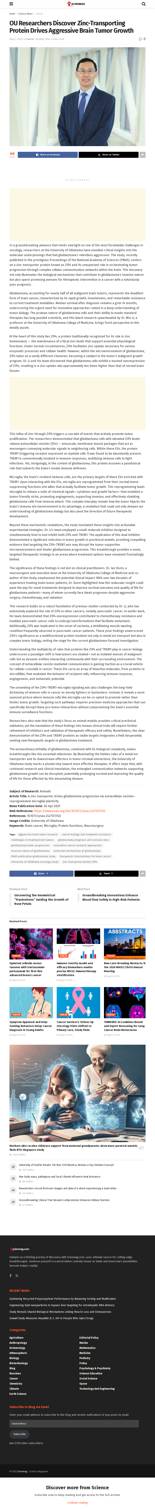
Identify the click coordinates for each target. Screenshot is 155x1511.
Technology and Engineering (97, 1388)
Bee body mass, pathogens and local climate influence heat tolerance (59, 1176)
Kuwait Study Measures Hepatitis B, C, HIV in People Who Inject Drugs (51, 1318)
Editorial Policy (88, 1337)
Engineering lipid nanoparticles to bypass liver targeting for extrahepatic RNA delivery (62, 1305)
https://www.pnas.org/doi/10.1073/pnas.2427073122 (69, 811)
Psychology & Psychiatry (94, 1368)
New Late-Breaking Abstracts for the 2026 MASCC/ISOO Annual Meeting (125, 967)
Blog (12, 1368)
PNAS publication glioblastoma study (33, 856)
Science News (25, 13)
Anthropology (18, 1342)
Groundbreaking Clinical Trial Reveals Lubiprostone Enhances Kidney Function (64, 1200)
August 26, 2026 (18, 980)
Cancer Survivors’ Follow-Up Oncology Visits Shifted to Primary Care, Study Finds (75, 1026)
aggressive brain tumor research (38, 834)
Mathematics (87, 1348)
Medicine (85, 1353)
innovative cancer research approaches (78, 845)
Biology (14, 1358)
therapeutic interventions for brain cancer (85, 856)
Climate (14, 1388)
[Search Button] (144, 4)
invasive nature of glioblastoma (30, 851)
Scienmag (22, 1471)
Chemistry (15, 1383)
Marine (83, 1342)
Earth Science (17, 1394)
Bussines (15, 1373)
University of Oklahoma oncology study (34, 862)
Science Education (90, 1373)
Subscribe (19, 1434)
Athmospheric (18, 1353)
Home (12, 13)
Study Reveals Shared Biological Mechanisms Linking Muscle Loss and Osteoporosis (60, 1311)
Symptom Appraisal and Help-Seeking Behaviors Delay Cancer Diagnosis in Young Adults (30, 1026)
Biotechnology (18, 1363)
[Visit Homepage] (77, 4)
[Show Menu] (11, 4)
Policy (83, 1363)
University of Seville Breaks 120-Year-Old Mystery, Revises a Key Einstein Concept (66, 1165)
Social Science (88, 1378)
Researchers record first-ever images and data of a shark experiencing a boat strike (67, 1188)
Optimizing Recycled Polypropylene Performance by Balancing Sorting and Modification (62, 1298)
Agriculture (16, 1337)
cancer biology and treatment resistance (86, 834)
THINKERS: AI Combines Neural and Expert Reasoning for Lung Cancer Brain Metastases (124, 1026)
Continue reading (77, 1502)
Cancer (39, 13)
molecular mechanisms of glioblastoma (77, 851)
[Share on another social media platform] (143, 155)
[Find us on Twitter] (17, 1276)
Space (83, 1383)
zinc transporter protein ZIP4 (80, 862)
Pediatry (84, 1358)
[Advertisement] (77, 170)
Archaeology (17, 1348)
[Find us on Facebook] (10, 1276)
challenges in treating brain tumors (32, 840)
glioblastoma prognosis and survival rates (83, 840)
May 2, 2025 (15, 39)
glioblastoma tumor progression (30, 845)
